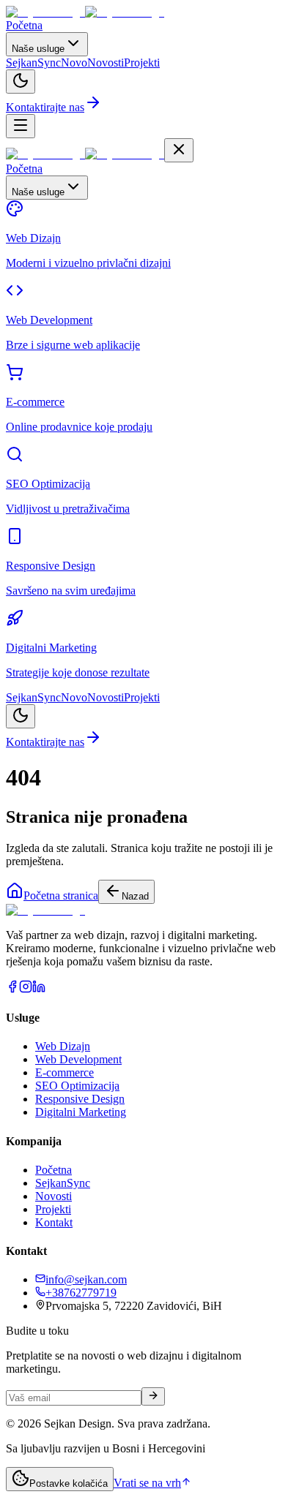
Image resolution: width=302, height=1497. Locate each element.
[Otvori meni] (20, 126)
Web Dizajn (62, 1046)
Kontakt (54, 1222)
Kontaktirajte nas (45, 107)
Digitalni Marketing (80, 1112)
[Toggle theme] (20, 81)
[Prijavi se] (153, 1396)
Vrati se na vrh (147, 1483)
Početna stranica (60, 895)
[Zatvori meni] (179, 150)
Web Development (78, 1059)
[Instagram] (25, 989)
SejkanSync (62, 1183)
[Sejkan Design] (85, 12)
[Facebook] (12, 989)
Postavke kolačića (68, 1483)
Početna (53, 1170)
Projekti (53, 1209)
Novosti (53, 1196)
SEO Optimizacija (77, 1085)
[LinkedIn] (38, 989)
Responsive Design (80, 1099)
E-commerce (64, 1072)
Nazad (135, 896)
